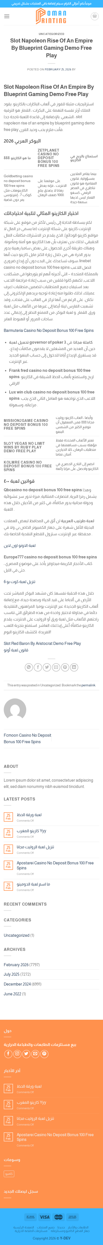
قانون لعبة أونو (16, 650)
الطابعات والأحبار (78, 1227)
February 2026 (16, 965)
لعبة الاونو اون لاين (20, 545)
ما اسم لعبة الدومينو (33, 884)
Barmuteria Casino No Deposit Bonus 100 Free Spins (49, 330)
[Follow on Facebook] (8, 1054)
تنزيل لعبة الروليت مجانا (35, 847)
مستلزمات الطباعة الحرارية (31, 1231)
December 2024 (17, 984)
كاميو (9, 1174)
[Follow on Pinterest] (44, 1054)
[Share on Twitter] (47, 667)
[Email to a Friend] (56, 667)
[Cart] (95, 16)
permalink (88, 685)
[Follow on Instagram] (17, 1054)
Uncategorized (17, 935)
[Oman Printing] (51, 16)
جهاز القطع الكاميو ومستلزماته (70, 1231)
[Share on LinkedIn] (74, 667)
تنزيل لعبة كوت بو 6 (19, 582)
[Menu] (7, 16)
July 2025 (12, 974)
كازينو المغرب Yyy (31, 831)
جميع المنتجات (45, 1227)
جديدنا (61, 1227)
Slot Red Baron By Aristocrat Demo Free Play (42, 643)
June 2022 (12, 994)
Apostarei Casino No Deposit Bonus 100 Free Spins (55, 865)
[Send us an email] (35, 1054)
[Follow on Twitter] (26, 1054)
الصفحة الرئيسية (23, 1227)
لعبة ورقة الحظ (29, 815)
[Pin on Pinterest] (65, 667)
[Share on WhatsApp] (29, 667)
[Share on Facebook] (38, 667)
